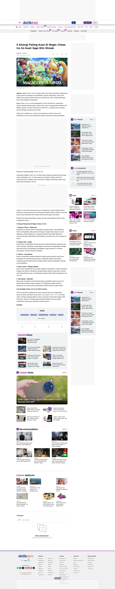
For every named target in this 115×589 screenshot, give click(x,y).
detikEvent (61, 564)
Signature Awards (63, 566)
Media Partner (76, 566)
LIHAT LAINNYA (41, 318)
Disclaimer (75, 572)
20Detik (49, 568)
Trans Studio (62, 570)
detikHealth (50, 562)
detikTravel (50, 558)
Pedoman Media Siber (78, 560)
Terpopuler (33, 31)
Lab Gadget (55, 30)
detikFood (50, 560)
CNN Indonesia (91, 558)
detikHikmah (50, 572)
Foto (86, 27)
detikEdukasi (41, 560)
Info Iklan (75, 568)
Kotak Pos (75, 564)
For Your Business (63, 578)
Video (91, 27)
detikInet (40, 564)
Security (69, 31)
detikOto (40, 572)
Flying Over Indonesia (64, 576)
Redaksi (75, 558)
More (64, 372)
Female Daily (90, 566)
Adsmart (61, 562)
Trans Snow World (63, 568)
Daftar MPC (87, 22)
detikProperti (41, 574)
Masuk (95, 22)
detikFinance (41, 562)
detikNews (40, 558)
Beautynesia (90, 564)
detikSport (40, 568)
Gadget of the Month (44, 30)
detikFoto (50, 570)
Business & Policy (51, 27)
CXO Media (90, 568)
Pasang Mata (62, 560)
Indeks (96, 27)
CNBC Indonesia (91, 560)
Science (60, 27)
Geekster (63, 30)
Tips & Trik (80, 27)
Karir (74, 562)
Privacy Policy (76, 570)
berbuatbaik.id (62, 558)
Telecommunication (70, 27)
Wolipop (50, 564)
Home (19, 27)
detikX (49, 566)
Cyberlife (25, 27)
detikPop (50, 574)
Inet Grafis (84, 31)
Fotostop (76, 31)
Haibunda (90, 562)
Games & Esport (41, 26)
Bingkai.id (61, 572)
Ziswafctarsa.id (62, 574)
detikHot (40, 566)
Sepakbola (40, 570)
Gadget (32, 27)
